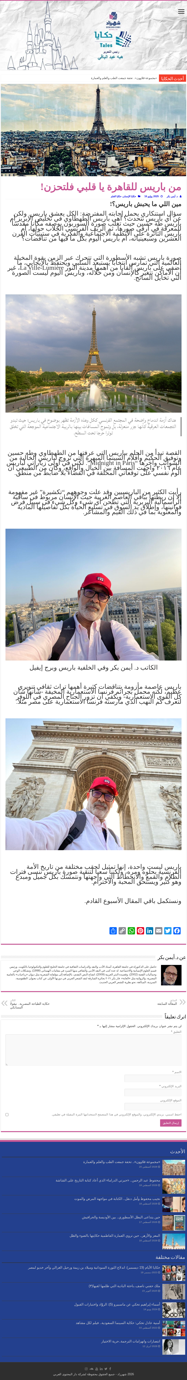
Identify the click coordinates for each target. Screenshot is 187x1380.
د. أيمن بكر (172, 196)
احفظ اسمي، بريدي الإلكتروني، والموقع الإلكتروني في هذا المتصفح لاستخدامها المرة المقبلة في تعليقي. (116, 1114)
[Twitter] (106, 1369)
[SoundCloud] (91, 1369)
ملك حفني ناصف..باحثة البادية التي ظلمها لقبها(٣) (124, 1286)
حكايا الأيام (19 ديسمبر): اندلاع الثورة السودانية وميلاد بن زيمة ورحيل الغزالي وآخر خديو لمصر (94, 1267)
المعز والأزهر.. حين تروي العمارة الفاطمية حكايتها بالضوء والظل (115, 1235)
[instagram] (86, 1369)
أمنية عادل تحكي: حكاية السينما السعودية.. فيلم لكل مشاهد (118, 1323)
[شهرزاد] (93, 35)
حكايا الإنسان (129, 196)
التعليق (176, 1031)
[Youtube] (97, 1369)
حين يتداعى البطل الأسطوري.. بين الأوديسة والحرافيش (121, 1217)
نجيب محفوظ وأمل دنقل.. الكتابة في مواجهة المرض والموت (117, 1199)
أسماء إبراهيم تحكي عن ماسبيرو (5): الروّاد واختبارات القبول (117, 1304)
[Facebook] (110, 1369)
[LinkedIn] (101, 1369)
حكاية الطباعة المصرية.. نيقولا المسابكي (30, 1004)
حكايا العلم (116, 196)
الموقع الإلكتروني (171, 1100)
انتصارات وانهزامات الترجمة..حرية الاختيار (130, 1341)
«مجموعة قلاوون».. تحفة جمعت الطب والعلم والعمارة (124, 78)
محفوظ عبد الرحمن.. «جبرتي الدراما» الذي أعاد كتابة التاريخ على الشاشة (108, 1180)
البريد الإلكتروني (170, 1086)
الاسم (177, 1072)
